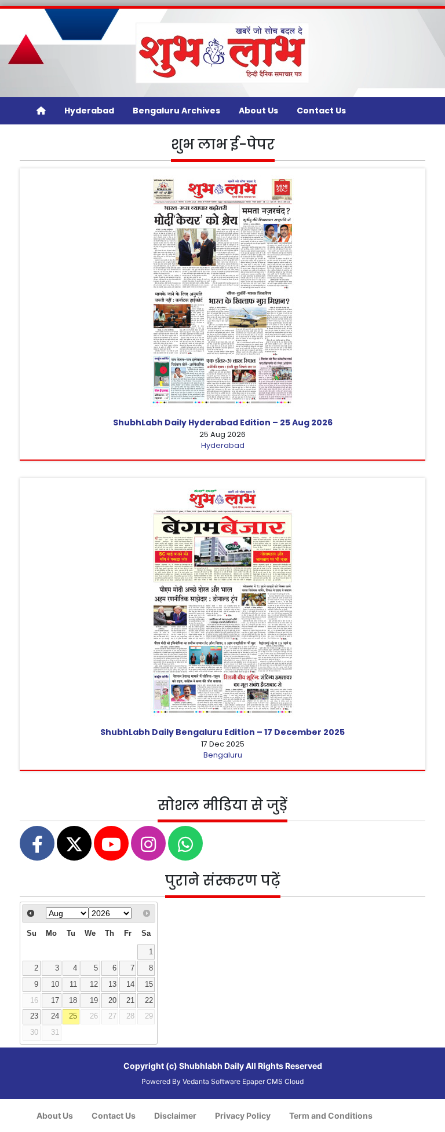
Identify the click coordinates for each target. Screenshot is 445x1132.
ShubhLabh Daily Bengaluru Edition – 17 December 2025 (222, 732)
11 (73, 984)
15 (149, 984)
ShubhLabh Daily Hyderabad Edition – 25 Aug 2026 (223, 422)
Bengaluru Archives (176, 110)
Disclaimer (175, 1115)
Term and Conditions (331, 1115)
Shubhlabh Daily (211, 1066)
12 (94, 984)
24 (55, 1016)
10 (55, 984)
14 (130, 984)
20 (112, 1001)
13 (112, 984)
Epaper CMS (262, 1081)
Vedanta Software (211, 1081)
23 (34, 1016)
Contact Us (321, 110)
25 (73, 1016)
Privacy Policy (243, 1115)
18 (73, 1001)
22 (149, 1001)
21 (130, 1001)
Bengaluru (222, 755)
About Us (258, 110)
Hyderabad (89, 110)
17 (55, 1001)
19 (94, 1001)
